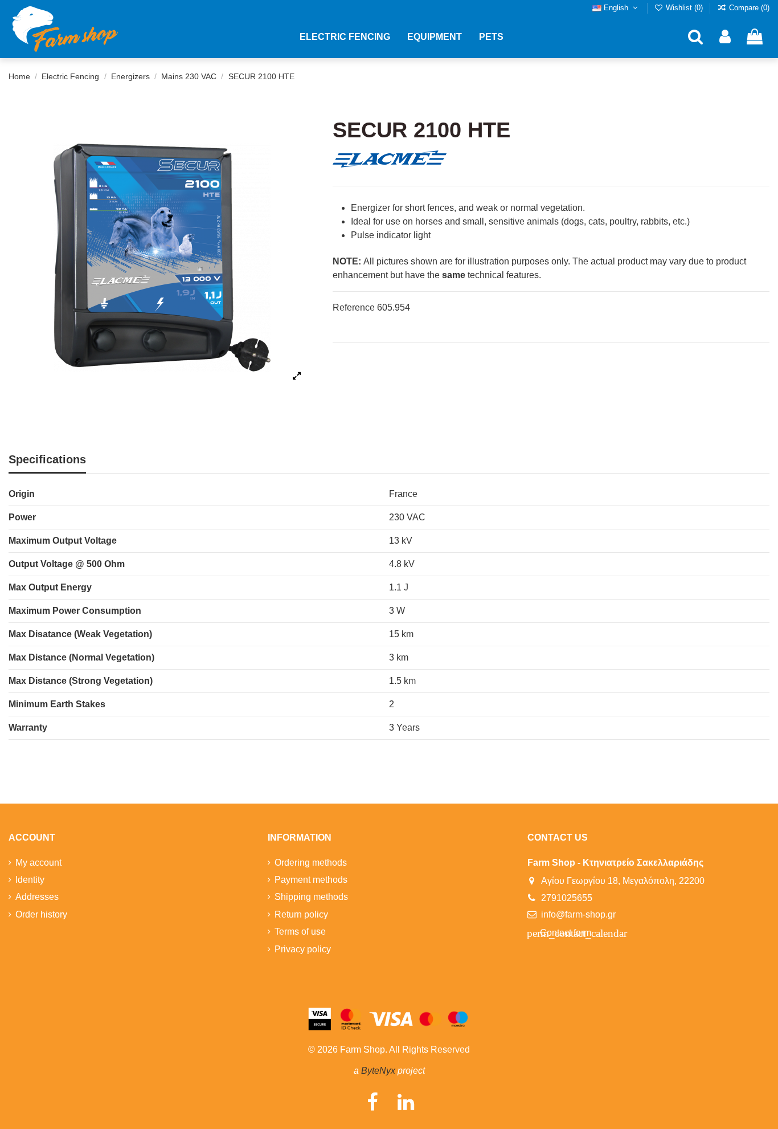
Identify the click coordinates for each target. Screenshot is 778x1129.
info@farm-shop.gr (578, 914)
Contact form (565, 933)
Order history (41, 914)
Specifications (47, 459)
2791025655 (566, 898)
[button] (345, 37)
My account (38, 862)
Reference (354, 307)
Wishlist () (684, 7)
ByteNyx (378, 1070)
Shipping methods (311, 897)
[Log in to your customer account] (725, 37)
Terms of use (300, 931)
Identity (29, 880)
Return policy (301, 914)
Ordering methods (311, 862)
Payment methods (311, 880)
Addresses (37, 897)
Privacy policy (303, 949)
